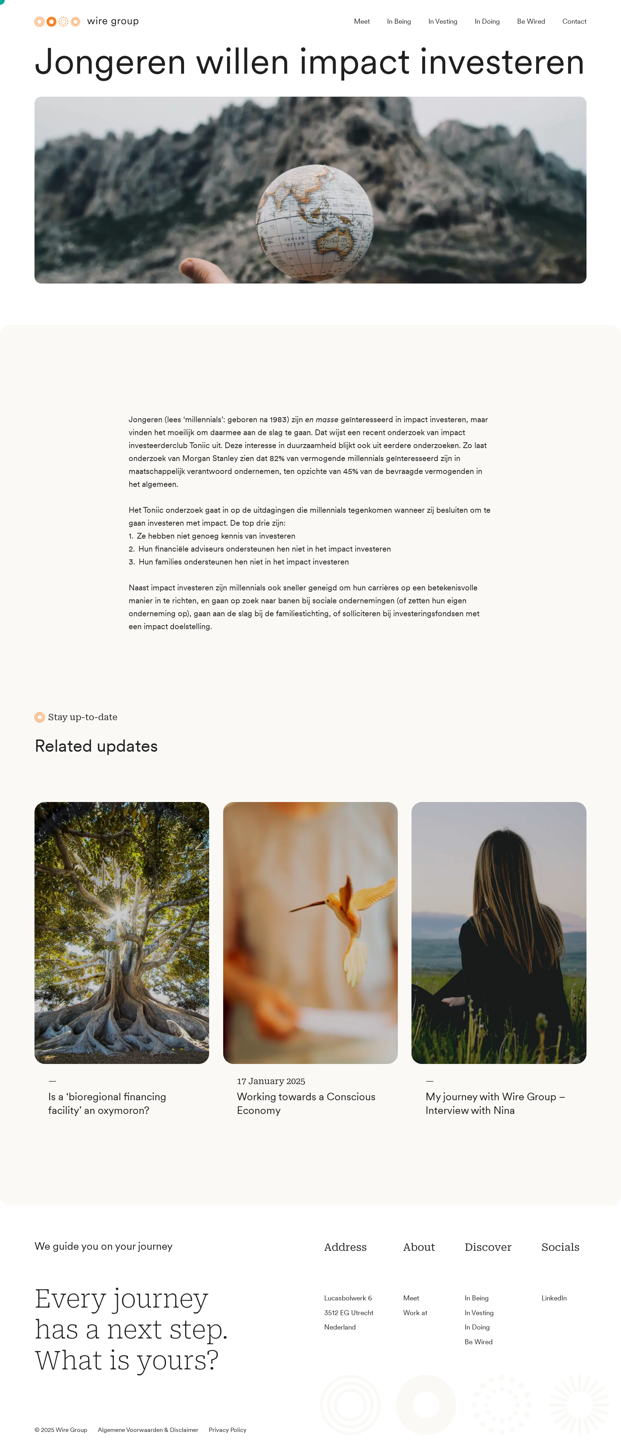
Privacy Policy (228, 1429)
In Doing (487, 21)
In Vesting (442, 21)
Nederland (340, 1327)
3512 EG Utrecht (348, 1313)
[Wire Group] (86, 21)
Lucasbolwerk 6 (348, 1298)
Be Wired (531, 21)
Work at (415, 1313)
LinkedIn (554, 1298)
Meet (362, 21)
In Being (399, 21)
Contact (574, 21)
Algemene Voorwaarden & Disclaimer (148, 1429)
